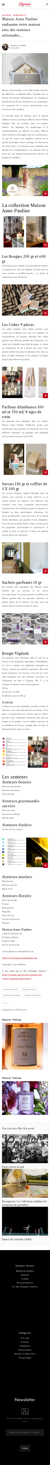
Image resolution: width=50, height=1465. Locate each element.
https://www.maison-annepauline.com (19, 957)
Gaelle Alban (19, 45)
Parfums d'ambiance (33, 995)
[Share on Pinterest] (45, 193)
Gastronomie (25, 1350)
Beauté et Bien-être (25, 1354)
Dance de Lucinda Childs (16, 1239)
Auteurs (25, 1275)
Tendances (19, 15)
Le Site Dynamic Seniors (25, 1287)
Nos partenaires (25, 1283)
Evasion (25, 1342)
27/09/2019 (14, 48)
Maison (6, 15)
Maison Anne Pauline (12, 995)
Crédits (25, 1279)
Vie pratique (24, 1358)
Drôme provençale (11, 989)
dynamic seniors (29, 989)
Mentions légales (25, 1271)
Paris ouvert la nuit (13, 1167)
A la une (25, 1338)
